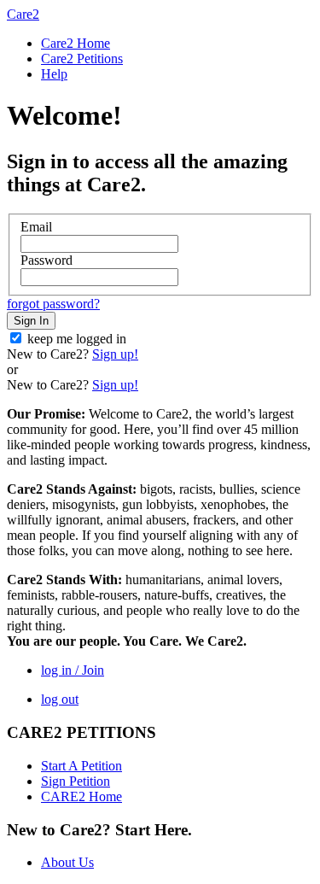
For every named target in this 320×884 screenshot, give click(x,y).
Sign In (31, 320)
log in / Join (72, 670)
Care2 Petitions (82, 58)
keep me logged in (76, 338)
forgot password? (53, 303)
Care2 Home (75, 43)
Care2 (23, 14)
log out (60, 699)
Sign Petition (75, 781)
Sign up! (115, 354)
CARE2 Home (81, 796)
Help (54, 74)
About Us (67, 862)
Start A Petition (81, 765)
